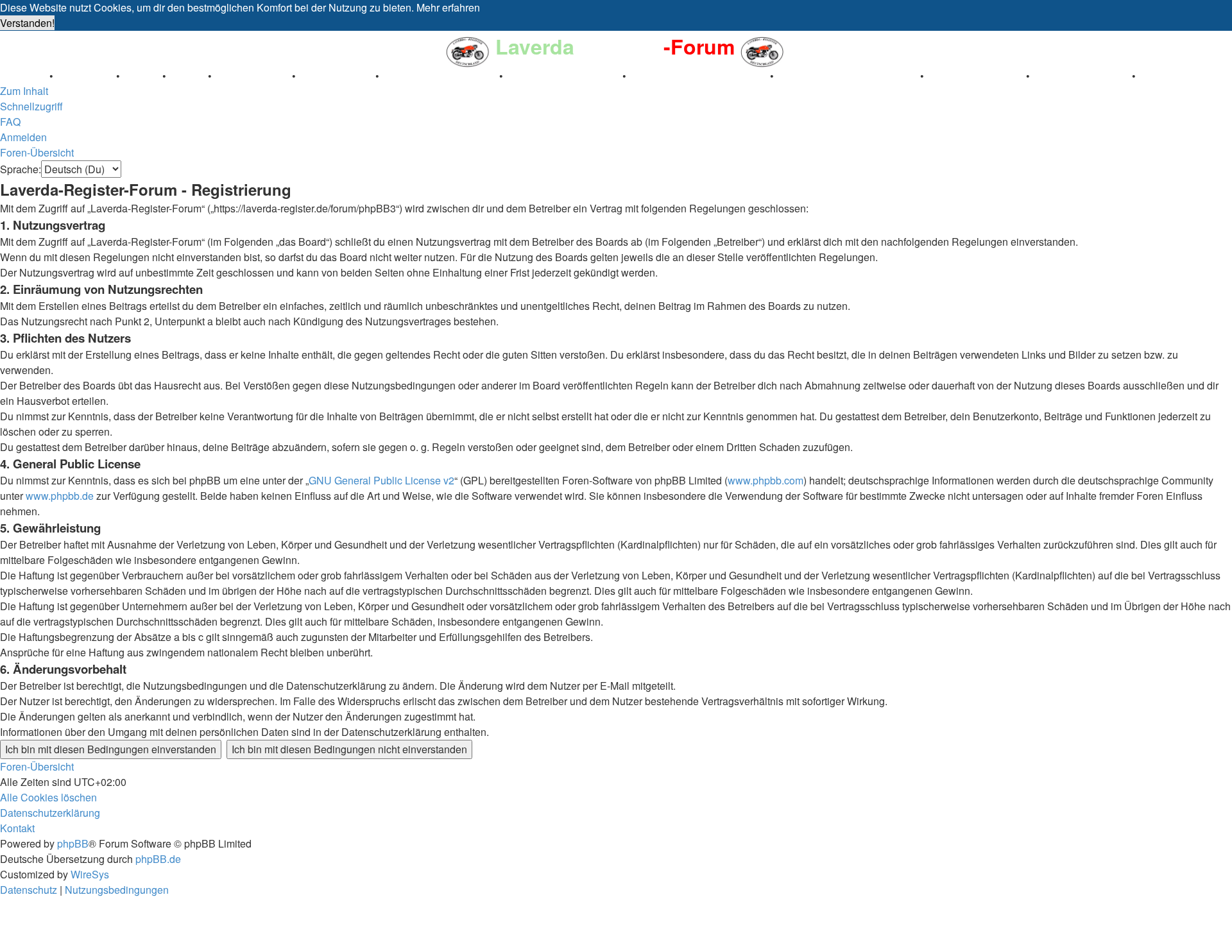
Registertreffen (253, 75)
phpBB (73, 843)
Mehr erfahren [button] (448, 7)
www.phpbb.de (60, 495)
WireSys (90, 874)
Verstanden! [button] (27, 22)
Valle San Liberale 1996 (440, 75)
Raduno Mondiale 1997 (564, 75)
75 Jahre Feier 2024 (1082, 75)
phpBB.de (158, 858)
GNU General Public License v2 (381, 480)
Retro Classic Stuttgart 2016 (699, 75)
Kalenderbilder (337, 75)
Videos (188, 75)
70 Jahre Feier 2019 (976, 75)
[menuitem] (10, 121)
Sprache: (20, 169)
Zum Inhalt (24, 90)
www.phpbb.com (765, 480)
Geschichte (86, 75)
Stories (142, 75)
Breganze (23, 75)
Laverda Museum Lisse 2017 (848, 75)
